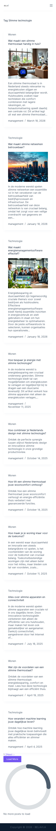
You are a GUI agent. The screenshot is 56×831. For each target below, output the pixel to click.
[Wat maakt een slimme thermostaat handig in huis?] (28, 63)
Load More (12, 759)
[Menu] (51, 5)
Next (10, 754)
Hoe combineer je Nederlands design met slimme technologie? (27, 432)
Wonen (12, 34)
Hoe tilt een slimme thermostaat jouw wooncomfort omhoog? (27, 483)
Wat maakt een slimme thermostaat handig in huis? (24, 42)
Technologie (15, 137)
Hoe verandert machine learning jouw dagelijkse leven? (27, 720)
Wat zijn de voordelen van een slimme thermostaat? (26, 669)
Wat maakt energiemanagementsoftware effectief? (25, 250)
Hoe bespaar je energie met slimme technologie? (24, 361)
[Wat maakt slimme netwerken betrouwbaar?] (28, 167)
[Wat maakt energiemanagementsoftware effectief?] (28, 273)
